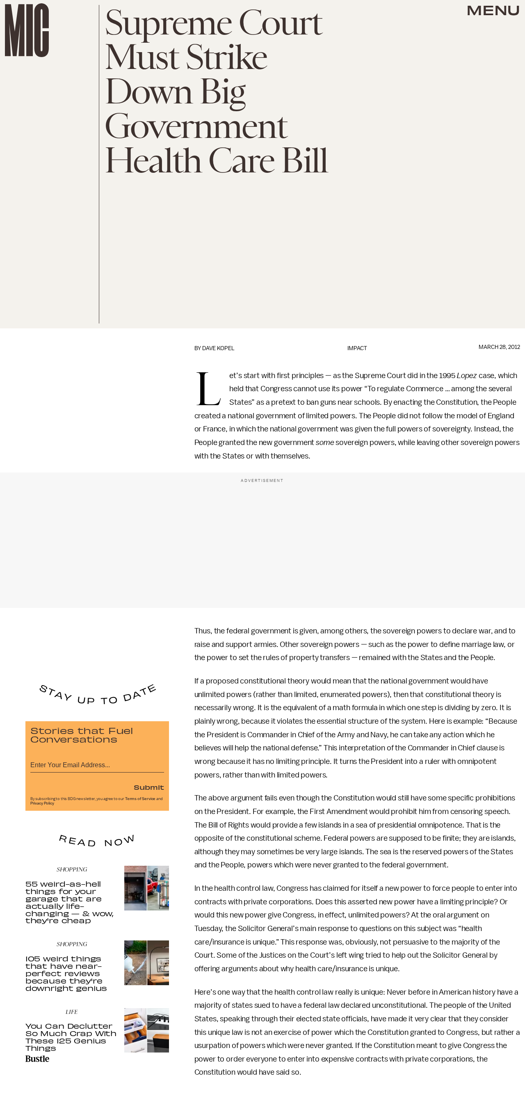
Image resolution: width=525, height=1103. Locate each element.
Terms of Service (140, 799)
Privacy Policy (42, 803)
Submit (149, 787)
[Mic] (27, 30)
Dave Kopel (218, 348)
